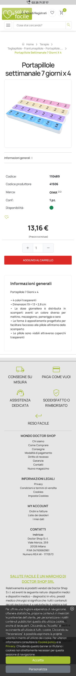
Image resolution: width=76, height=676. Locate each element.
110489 (54, 176)
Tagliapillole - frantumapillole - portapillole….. (35, 48)
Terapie (44, 44)
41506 (53, 184)
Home (28, 44)
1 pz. (52, 200)
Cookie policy (47, 642)
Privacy (10, 646)
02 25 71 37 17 (40, 2)
